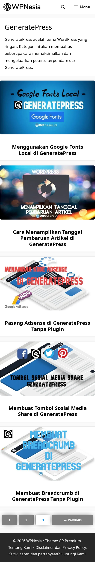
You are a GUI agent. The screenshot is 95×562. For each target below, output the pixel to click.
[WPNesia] (22, 7)
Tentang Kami (20, 547)
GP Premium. (70, 540)
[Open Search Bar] (62, 7)
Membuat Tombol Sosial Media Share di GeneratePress (48, 410)
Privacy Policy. (74, 547)
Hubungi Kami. (73, 553)
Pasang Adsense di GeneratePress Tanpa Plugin (47, 325)
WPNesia (34, 540)
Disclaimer (45, 547)
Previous (73, 520)
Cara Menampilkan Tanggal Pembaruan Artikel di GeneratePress (47, 237)
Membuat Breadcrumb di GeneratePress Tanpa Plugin (47, 495)
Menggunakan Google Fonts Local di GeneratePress (47, 149)
